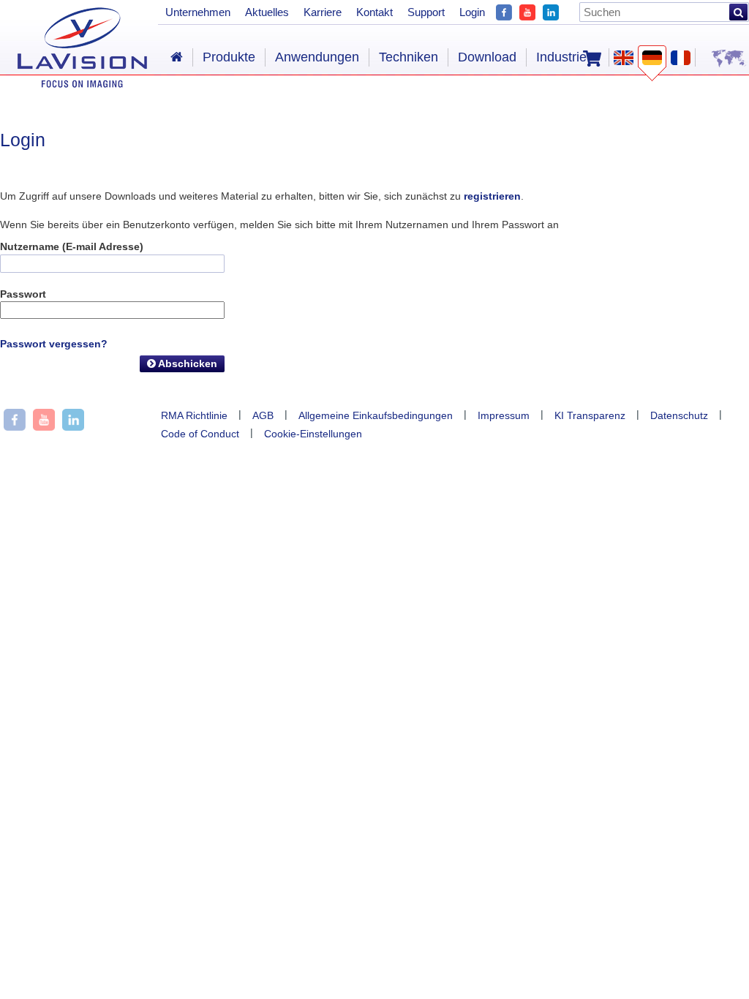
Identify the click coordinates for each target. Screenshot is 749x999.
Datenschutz (679, 415)
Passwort (23, 294)
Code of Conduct (200, 434)
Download (487, 57)
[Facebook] (504, 10)
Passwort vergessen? (54, 344)
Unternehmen (197, 12)
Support (426, 12)
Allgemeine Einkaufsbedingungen (375, 415)
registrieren (492, 196)
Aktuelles (267, 12)
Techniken (408, 57)
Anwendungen (317, 57)
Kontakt (374, 12)
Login (472, 12)
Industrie (561, 57)
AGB (263, 415)
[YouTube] (527, 10)
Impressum (504, 415)
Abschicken (186, 363)
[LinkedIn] (550, 10)
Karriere (323, 12)
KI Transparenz (589, 415)
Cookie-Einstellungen (313, 434)
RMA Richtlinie (194, 415)
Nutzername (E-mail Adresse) (71, 246)
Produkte (229, 57)
